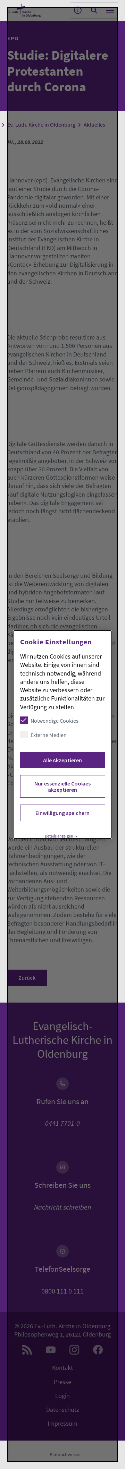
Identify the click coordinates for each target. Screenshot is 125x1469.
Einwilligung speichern (62, 812)
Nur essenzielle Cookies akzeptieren (62, 786)
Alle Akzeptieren (62, 760)
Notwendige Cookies (54, 720)
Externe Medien (49, 734)
